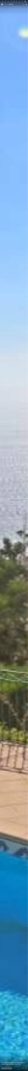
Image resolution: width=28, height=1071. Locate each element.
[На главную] (7, 4)
